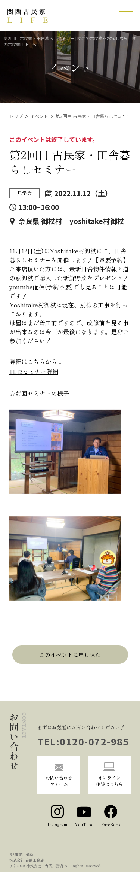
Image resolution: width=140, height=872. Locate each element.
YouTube (84, 824)
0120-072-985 (94, 741)
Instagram (57, 824)
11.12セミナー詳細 (33, 371)
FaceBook (111, 824)
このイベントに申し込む (70, 655)
